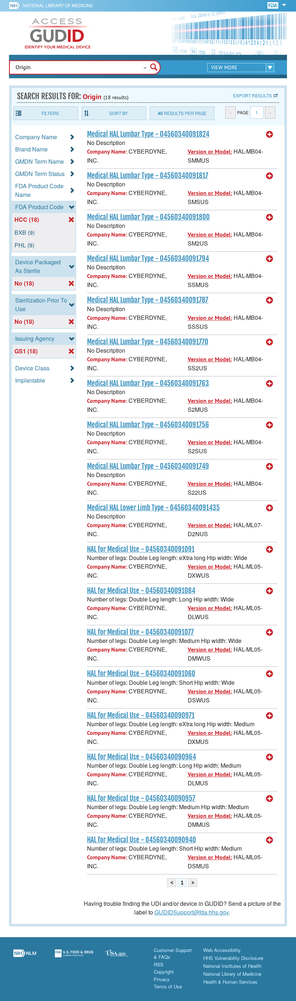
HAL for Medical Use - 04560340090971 (141, 715)
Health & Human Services (230, 981)
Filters (50, 113)
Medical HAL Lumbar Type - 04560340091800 (148, 217)
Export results (252, 95)
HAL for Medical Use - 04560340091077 (140, 632)
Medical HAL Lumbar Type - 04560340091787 (147, 300)
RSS (159, 964)
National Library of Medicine (58, 5)
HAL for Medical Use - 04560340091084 (141, 590)
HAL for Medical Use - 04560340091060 (141, 673)
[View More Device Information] (269, 134)
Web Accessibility (222, 950)
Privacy (162, 979)
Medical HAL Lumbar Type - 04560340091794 (148, 258)
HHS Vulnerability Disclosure (233, 957)
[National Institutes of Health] (16, 5)
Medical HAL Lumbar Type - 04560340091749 (148, 466)
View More (224, 67)
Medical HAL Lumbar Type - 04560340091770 (147, 342)
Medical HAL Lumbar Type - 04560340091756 (148, 424)
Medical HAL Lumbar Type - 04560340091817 (147, 175)
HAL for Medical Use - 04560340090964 (141, 757)
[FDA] (273, 5)
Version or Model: (210, 151)
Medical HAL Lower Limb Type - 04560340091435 (153, 507)
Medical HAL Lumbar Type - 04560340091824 (148, 134)
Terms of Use (168, 986)
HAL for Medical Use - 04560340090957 (141, 798)
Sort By (118, 113)
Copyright (164, 971)
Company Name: (107, 151)
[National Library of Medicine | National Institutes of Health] (24, 957)
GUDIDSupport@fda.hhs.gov (191, 912)
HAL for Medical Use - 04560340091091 (141, 549)
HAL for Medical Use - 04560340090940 (141, 839)
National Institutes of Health (232, 965)
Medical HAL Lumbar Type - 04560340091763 (148, 383)
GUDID (58, 33)
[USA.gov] (123, 957)
